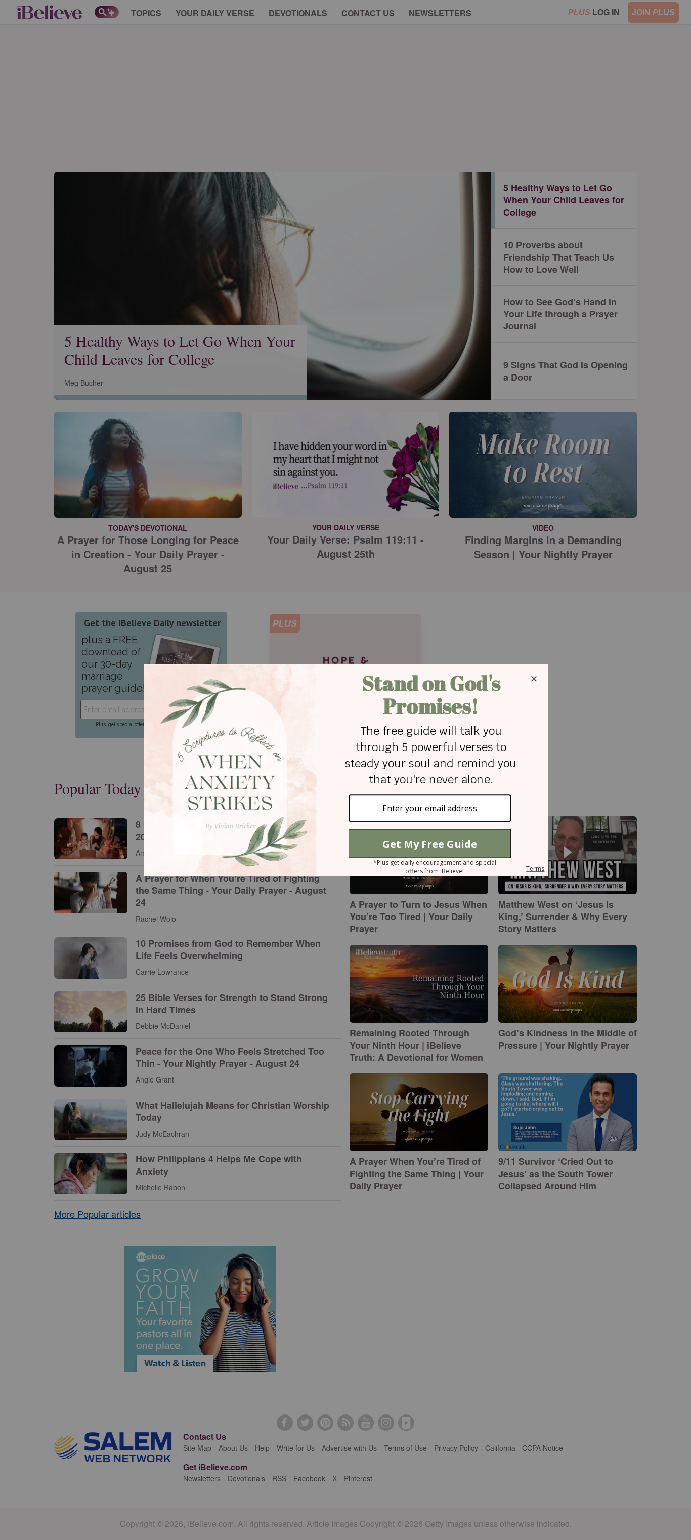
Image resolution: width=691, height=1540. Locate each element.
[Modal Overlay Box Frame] (345, 770)
